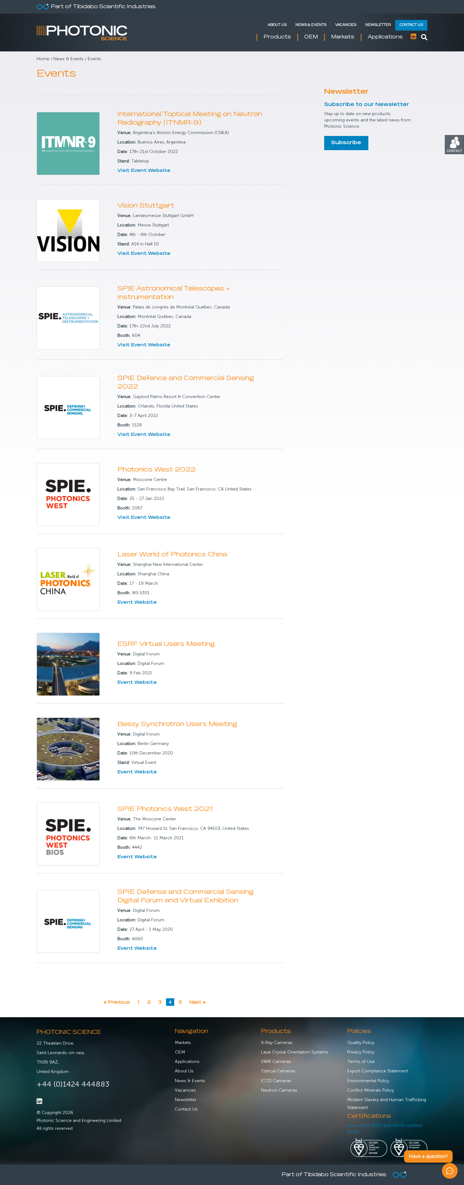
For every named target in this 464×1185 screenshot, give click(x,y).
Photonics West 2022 (156, 469)
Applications (187, 1061)
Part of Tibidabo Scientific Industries (103, 6)
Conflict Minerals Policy (370, 1090)
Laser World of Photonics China (172, 554)
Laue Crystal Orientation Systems (294, 1052)
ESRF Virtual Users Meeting (166, 644)
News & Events (310, 25)
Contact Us (411, 25)
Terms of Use (361, 1061)
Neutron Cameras (279, 1090)
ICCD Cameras (276, 1080)
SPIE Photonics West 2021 (165, 809)
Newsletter (378, 25)
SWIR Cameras (276, 1061)
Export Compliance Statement (377, 1071)
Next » (197, 1002)
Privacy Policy (360, 1052)
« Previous (117, 1002)
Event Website (137, 602)
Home (43, 59)
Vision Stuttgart (145, 205)
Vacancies (345, 25)
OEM (180, 1052)
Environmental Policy (368, 1080)
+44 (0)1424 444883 (73, 1083)
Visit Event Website (143, 170)
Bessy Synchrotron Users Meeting (177, 724)
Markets (183, 1042)
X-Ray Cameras (277, 1042)
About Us (277, 25)
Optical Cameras (278, 1071)
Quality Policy (360, 1042)
